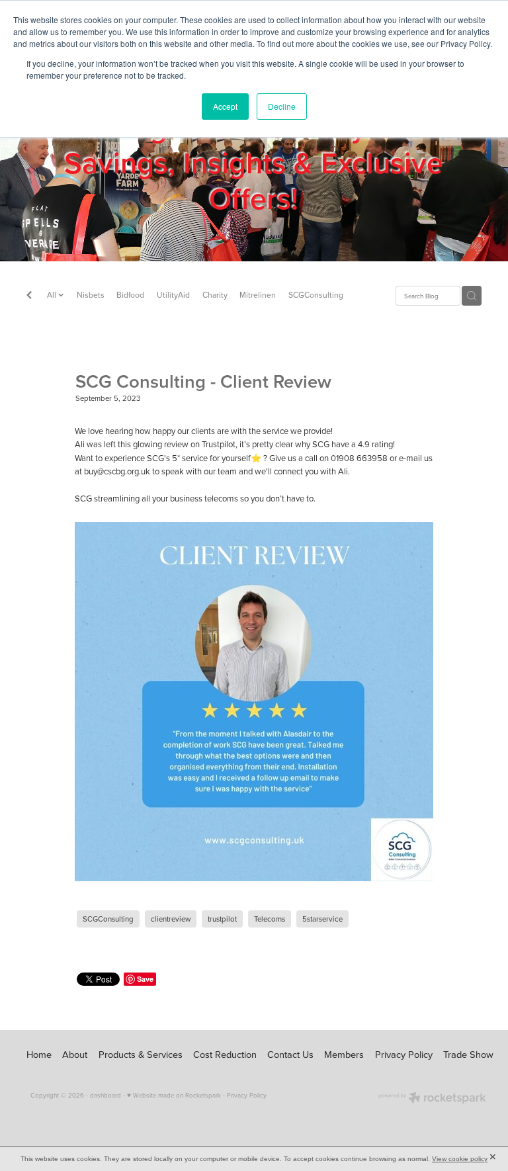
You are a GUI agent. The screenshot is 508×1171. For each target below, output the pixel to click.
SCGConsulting (315, 294)
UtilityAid (173, 294)
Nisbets (91, 294)
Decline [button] (282, 106)
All (52, 294)
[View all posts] (29, 296)
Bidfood (130, 294)
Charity (215, 294)
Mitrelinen (257, 294)
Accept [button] (225, 106)
